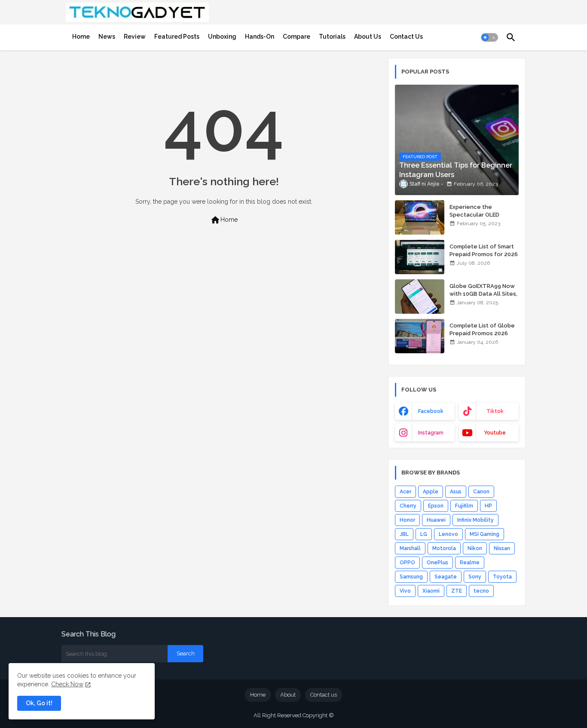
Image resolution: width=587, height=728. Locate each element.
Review (135, 36)
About (288, 694)
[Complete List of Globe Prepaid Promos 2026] (419, 336)
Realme (470, 563)
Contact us (323, 694)
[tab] (81, 36)
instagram (430, 433)
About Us (367, 36)
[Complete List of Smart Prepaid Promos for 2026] (419, 257)
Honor (407, 520)
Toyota (502, 577)
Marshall (410, 548)
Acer (405, 492)
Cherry (408, 506)
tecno (481, 591)
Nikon (475, 548)
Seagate (445, 577)
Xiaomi (431, 591)
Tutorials (332, 36)
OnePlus (437, 563)
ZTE (456, 591)
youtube (495, 433)
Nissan (502, 548)
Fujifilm (464, 506)
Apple (430, 492)
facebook (430, 411)
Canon (481, 492)
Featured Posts (176, 36)
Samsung (411, 577)
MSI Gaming (484, 534)
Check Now (67, 684)
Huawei (436, 520)
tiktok (495, 411)
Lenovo (448, 534)
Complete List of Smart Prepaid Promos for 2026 (483, 250)
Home (81, 36)
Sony (474, 577)
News (106, 36)
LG (423, 534)
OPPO (407, 563)
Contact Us (406, 36)
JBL (404, 534)
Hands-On (259, 36)
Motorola (444, 548)
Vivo (405, 591)
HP (488, 506)
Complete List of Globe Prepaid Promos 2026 (482, 329)
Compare (296, 36)
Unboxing (222, 36)
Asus (456, 492)
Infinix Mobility (475, 520)
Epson (435, 506)
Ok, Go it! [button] (39, 703)
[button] (489, 37)
